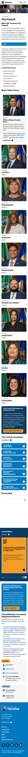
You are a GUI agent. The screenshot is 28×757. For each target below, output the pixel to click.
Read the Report (10, 608)
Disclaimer (9, 751)
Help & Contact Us (6, 739)
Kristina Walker (6, 400)
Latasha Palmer (6, 335)
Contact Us (5, 722)
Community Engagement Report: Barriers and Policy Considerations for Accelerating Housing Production (14, 628)
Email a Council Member (11, 673)
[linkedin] (16, 745)
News (3, 734)
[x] (7, 745)
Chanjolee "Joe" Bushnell (10, 302)
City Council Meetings (12, 430)
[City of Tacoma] (6, 2)
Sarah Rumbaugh (7, 205)
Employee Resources (17, 751)
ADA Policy (3, 751)
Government (5, 729)
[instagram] (12, 745)
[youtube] (20, 745)
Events (3, 737)
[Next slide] (26, 577)
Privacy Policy (21, 750)
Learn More (7, 140)
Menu (5, 44)
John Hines (5, 172)
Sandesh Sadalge (7, 270)
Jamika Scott (6, 237)
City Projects (5, 732)
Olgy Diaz (4, 368)
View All (4, 534)
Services (4, 727)
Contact (3, 174)
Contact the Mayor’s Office (16, 137)
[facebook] (3, 745)
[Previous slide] (23, 577)
